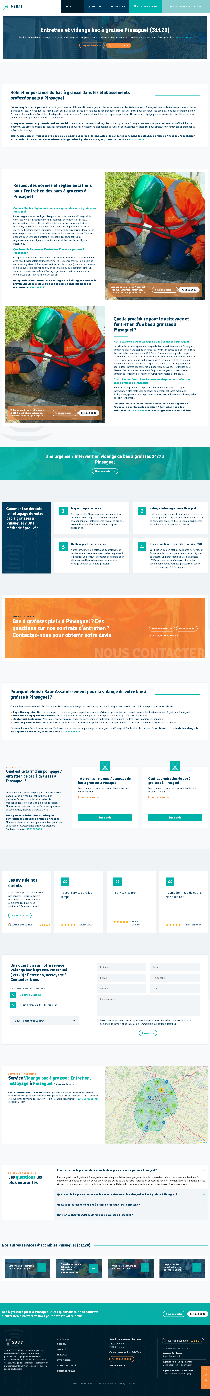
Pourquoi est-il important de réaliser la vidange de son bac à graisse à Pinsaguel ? (107, 1170)
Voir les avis (18, 915)
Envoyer (146, 1033)
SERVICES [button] (119, 6)
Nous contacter (163, 289)
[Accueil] (13, 6)
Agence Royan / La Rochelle (178, 1370)
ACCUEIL (74, 6)
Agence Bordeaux (172, 1353)
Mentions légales (83, 1383)
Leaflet (204, 1142)
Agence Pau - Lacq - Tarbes (177, 1361)
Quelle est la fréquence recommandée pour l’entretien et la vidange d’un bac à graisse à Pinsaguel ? (117, 1194)
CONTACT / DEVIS (147, 6)
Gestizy (121, 1383)
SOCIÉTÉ (97, 6)
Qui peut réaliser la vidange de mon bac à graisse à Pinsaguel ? (95, 1215)
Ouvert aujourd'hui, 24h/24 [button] (163, 635)
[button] (149, 1098)
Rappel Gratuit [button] (90, 45)
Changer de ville (65, 1084)
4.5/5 (30, 924)
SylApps (132, 1383)
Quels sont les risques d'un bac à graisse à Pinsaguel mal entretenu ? (98, 1204)
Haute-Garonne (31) (87, 1098)
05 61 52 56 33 (120, 45)
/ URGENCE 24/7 (187, 6)
